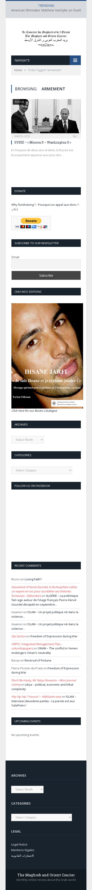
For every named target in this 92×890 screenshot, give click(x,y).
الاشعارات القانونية (22, 856)
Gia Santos (18, 636)
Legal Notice (19, 844)
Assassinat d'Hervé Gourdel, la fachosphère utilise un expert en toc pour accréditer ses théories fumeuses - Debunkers (44, 591)
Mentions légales (22, 850)
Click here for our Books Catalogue (34, 411)
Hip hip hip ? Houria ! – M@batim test (36, 697)
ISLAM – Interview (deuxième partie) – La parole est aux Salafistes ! (43, 701)
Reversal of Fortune (38, 660)
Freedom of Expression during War (53, 636)
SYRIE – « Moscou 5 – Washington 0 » (42, 142)
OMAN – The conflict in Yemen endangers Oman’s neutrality (44, 650)
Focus (19, 102)
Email (15, 257)
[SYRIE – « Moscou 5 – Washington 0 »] (46, 117)
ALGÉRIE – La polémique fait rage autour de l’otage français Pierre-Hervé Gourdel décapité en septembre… (44, 600)
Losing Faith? (33, 579)
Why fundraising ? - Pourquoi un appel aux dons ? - (45, 205)
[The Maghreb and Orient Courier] (46, 37)
